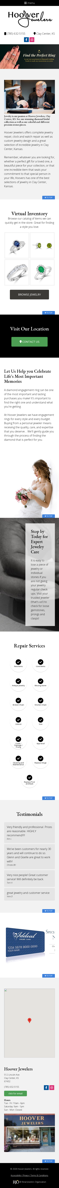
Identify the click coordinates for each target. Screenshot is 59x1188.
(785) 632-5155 (15, 33)
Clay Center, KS (45, 33)
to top (49, 197)
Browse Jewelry (29, 294)
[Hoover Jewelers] (29, 19)
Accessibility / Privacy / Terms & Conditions (29, 1175)
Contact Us (30, 342)
